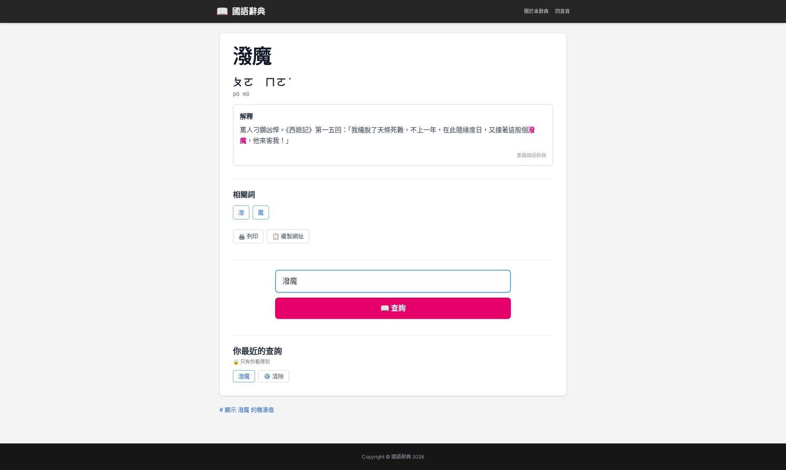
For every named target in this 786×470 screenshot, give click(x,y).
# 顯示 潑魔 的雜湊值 (246, 409)
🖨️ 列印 (248, 236)
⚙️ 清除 (274, 376)
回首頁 (562, 11)
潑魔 (244, 376)
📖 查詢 (393, 308)
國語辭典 (241, 11)
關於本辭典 (536, 11)
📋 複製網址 (288, 236)
